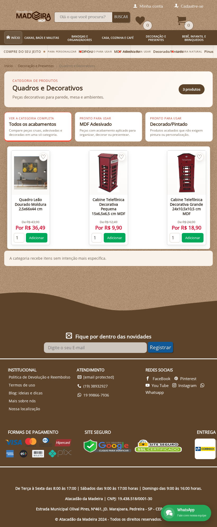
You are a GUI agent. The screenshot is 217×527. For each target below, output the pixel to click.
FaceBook (161, 378)
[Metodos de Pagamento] (38, 456)
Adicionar (36, 237)
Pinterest (188, 378)
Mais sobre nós (22, 400)
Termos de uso (22, 385)
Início (8, 65)
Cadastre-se (192, 6)
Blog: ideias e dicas (26, 392)
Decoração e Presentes (36, 65)
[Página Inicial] (26, 15)
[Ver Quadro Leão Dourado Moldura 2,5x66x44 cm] (30, 173)
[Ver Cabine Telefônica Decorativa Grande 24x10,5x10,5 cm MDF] (186, 173)
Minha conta (151, 6)
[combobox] (83, 17)
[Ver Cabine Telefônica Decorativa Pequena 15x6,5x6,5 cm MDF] (108, 173)
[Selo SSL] (158, 446)
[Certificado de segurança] (107, 446)
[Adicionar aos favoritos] (43, 157)
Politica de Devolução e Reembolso (39, 377)
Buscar (121, 17)
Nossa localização (24, 408)
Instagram (187, 385)
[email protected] (98, 377)
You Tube (160, 385)
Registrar (160, 347)
